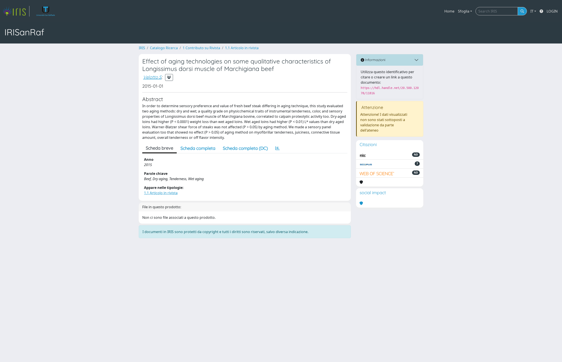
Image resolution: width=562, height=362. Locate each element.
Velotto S (152, 77)
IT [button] (531, 11)
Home (449, 11)
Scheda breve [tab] (159, 148)
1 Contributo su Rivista (201, 47)
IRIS (142, 47)
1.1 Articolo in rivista (242, 47)
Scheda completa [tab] (197, 148)
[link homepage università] (46, 11)
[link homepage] (16, 11)
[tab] (277, 148)
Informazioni (374, 60)
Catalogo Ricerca (164, 47)
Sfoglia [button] (463, 11)
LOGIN (552, 11)
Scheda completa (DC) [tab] (245, 148)
